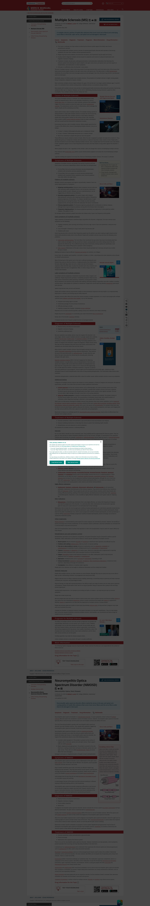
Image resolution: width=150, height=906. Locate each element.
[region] (75, 453)
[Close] (101, 442)
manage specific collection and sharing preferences (88, 458)
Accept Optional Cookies (57, 462)
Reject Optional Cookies (73, 462)
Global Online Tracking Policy (78, 446)
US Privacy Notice (66, 446)
